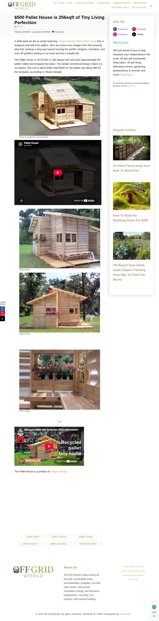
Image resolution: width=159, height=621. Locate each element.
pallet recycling (58, 543)
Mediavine (125, 614)
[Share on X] (2, 318)
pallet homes (59, 536)
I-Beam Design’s (67, 41)
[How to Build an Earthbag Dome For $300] (131, 196)
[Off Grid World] (21, 6)
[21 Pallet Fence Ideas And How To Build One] (131, 148)
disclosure (131, 86)
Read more (126, 74)
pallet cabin (33, 536)
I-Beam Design (59, 471)
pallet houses (30, 543)
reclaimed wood (88, 543)
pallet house (85, 536)
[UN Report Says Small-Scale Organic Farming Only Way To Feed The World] (131, 246)
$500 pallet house (86, 41)
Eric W (19, 27)
